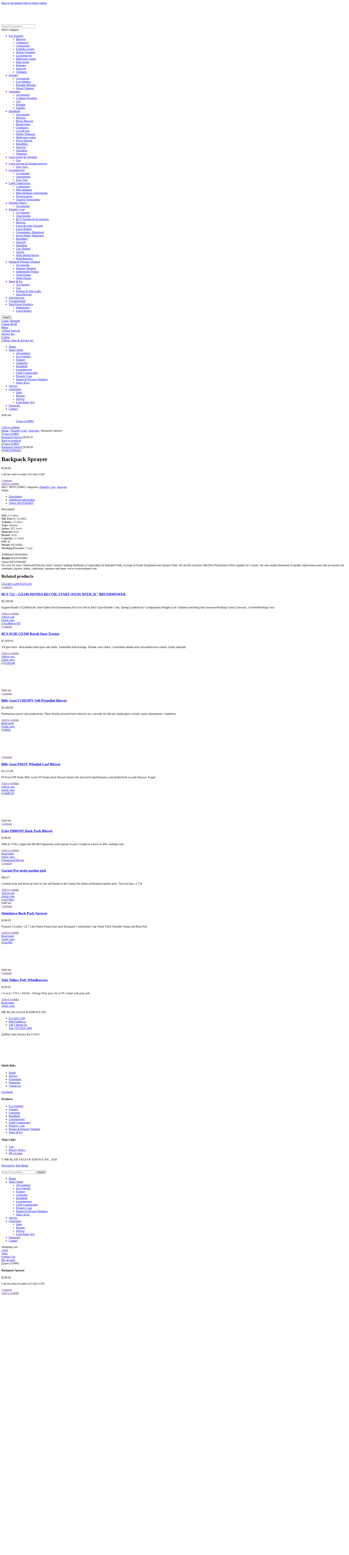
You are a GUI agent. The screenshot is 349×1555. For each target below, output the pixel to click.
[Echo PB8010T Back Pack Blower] (28, 793)
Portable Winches (26, 85)
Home (5, 430)
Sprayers (21, 68)
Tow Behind (23, 248)
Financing (14, 1082)
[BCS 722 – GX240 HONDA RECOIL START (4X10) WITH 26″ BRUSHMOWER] (16, 583)
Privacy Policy (17, 1150)
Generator (14, 91)
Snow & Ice (16, 281)
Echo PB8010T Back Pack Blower (27, 831)
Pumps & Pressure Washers (24, 261)
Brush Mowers (24, 121)
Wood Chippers (25, 88)
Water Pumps (23, 278)
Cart (11, 1146)
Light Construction (19, 183)
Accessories (23, 78)
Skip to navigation (12, 3)
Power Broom (24, 140)
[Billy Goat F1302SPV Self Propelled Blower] (28, 663)
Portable (20, 104)
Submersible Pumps (27, 271)
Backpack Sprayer (12, 437)
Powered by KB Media (14, 1165)
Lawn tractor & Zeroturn (23, 157)
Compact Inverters (26, 98)
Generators (15, 1079)
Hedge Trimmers (25, 52)
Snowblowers (24, 294)
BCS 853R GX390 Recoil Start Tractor (30, 634)
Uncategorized (17, 301)
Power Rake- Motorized (30, 235)
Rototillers (22, 143)
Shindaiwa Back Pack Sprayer (24, 913)
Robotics (21, 65)
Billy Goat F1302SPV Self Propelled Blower (34, 700)
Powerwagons (24, 196)
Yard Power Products (21, 304)
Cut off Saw (23, 130)
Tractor (20, 251)
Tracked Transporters (28, 199)
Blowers (21, 39)
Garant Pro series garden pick (23, 870)
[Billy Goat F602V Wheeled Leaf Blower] (28, 729)
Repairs (20, 395)
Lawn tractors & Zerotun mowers (28, 163)
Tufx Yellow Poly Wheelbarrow (24, 980)
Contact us (15, 1085)
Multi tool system (26, 58)
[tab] (15, 496)
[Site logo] (14, 333)
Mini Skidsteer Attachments (32, 193)
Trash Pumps (23, 274)
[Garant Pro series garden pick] (12, 860)
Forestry (13, 75)
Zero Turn (22, 166)
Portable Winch (17, 202)
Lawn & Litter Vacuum (29, 225)
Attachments (23, 176)
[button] (7, 616)
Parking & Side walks (28, 291)
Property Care (17, 209)
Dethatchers (23, 307)
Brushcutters (23, 124)
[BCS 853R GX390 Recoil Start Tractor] (10, 623)
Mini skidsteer (24, 189)
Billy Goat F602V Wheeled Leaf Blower (31, 764)
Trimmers (21, 71)
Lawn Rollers (24, 229)
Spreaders (21, 150)
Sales (19, 392)
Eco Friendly (16, 35)
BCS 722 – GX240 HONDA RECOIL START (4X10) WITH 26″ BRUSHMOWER (63, 594)
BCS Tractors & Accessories (32, 219)
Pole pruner (22, 62)
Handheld (14, 111)
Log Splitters (23, 81)
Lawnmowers (24, 55)
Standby (20, 107)
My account (15, 1153)
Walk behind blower (27, 255)
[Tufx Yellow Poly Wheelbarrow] (28, 942)
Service (20, 399)
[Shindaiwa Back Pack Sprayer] (7, 899)
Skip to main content (35, 3)
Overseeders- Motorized (30, 232)
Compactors (23, 45)
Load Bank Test (25, 402)
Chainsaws (22, 42)
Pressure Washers (26, 268)
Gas (18, 101)
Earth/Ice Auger (25, 49)
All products (23, 353)
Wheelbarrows (24, 258)
